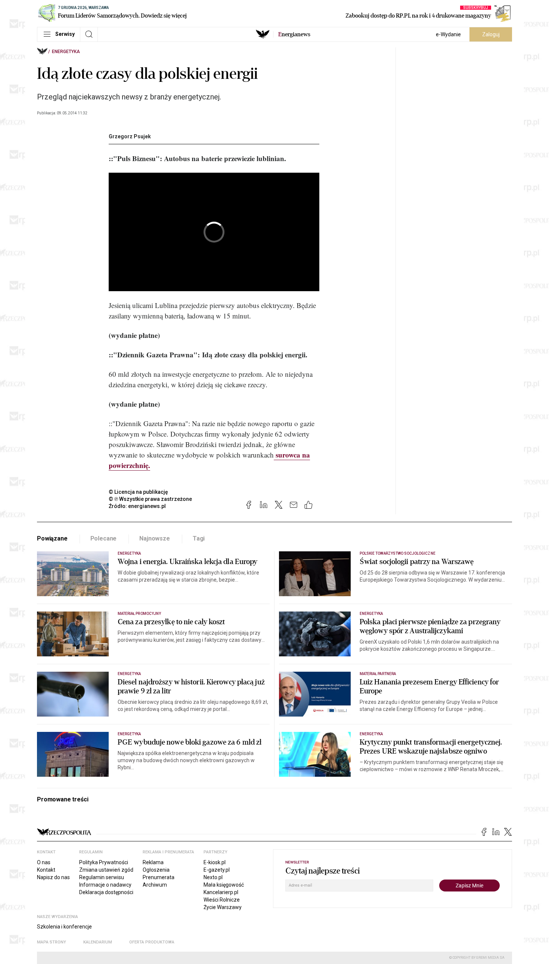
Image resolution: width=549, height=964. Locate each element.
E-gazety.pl (217, 870)
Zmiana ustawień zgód (106, 870)
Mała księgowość (224, 885)
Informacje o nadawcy (105, 885)
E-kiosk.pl (215, 862)
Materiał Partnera (378, 674)
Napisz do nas (53, 877)
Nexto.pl (213, 877)
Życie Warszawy (223, 907)
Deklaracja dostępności (106, 892)
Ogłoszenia (156, 870)
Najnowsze (154, 538)
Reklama (153, 862)
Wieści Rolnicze (222, 900)
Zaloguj (491, 34)
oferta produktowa (151, 942)
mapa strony (51, 942)
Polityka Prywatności (103, 862)
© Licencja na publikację (138, 492)
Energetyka (66, 51)
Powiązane (52, 538)
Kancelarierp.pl (221, 892)
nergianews (294, 34)
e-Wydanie (448, 34)
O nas (43, 862)
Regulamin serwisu (101, 877)
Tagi (199, 538)
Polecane (103, 538)
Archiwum (155, 885)
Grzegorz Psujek (130, 136)
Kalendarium (97, 942)
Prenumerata (158, 877)
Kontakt (46, 870)
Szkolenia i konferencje (64, 927)
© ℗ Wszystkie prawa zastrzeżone (150, 499)
